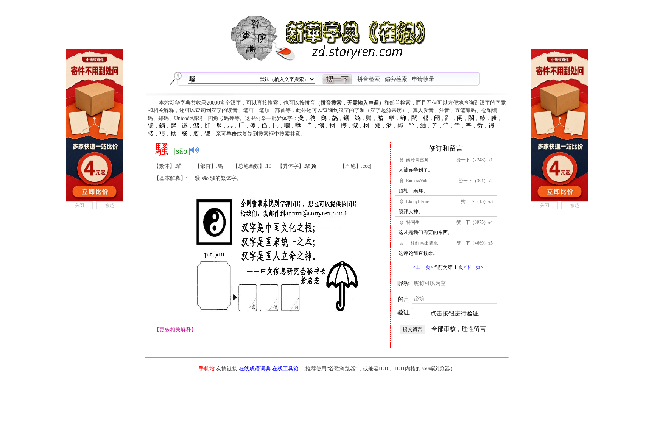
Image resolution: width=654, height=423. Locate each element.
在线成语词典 (255, 368)
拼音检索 (368, 79)
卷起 (109, 205)
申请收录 (423, 79)
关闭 (79, 205)
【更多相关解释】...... (180, 329)
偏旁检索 (396, 79)
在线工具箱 (285, 368)
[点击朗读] (194, 150)
